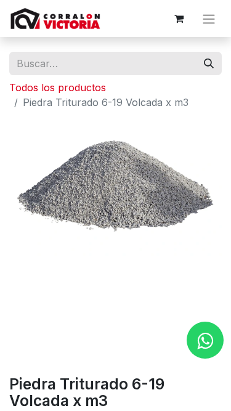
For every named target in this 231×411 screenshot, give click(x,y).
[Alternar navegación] (209, 18)
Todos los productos (57, 87)
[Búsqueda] (209, 63)
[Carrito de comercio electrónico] (178, 18)
